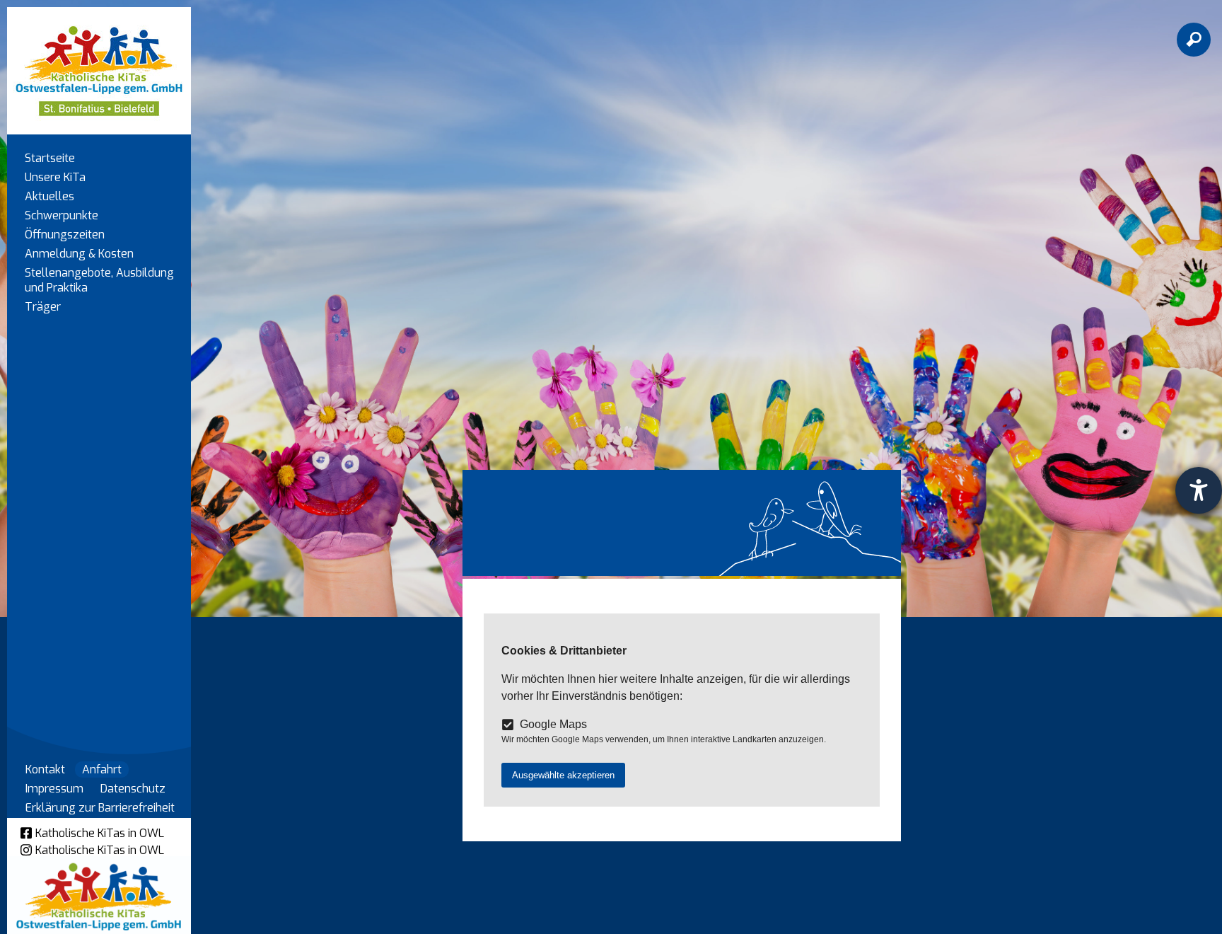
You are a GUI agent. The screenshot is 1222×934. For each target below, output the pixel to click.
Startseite (50, 158)
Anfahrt (102, 769)
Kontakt (45, 769)
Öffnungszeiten (65, 234)
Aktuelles (49, 196)
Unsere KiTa (55, 177)
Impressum (54, 788)
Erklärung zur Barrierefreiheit (100, 807)
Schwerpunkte (61, 215)
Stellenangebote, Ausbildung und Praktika (99, 280)
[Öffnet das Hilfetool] (1198, 490)
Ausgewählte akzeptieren (563, 775)
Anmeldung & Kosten (79, 253)
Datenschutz (132, 788)
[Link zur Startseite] (99, 64)
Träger (43, 306)
